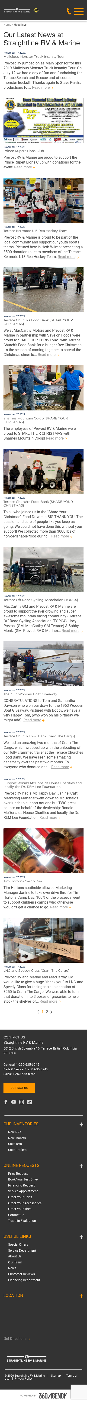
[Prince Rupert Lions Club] (43, 120)
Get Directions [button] (14, 1338)
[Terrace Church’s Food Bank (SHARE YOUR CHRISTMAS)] (43, 290)
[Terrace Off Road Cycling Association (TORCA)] (43, 569)
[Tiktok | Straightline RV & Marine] (29, 1102)
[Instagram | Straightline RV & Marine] (21, 1102)
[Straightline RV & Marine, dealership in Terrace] (29, 10)
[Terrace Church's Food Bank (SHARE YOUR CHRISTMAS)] (43, 471)
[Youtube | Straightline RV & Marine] (13, 1102)
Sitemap (55, 1375)
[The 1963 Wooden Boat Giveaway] (43, 663)
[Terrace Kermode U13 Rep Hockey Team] (43, 200)
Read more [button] (41, 87)
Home (7, 24)
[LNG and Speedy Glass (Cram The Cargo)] (43, 940)
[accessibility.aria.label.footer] (53, 1396)
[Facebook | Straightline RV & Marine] (5, 1102)
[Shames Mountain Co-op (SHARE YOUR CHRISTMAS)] (43, 387)
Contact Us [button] (19, 1087)
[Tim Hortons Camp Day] (43, 850)
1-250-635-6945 (27, 1064)
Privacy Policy (23, 1378)
